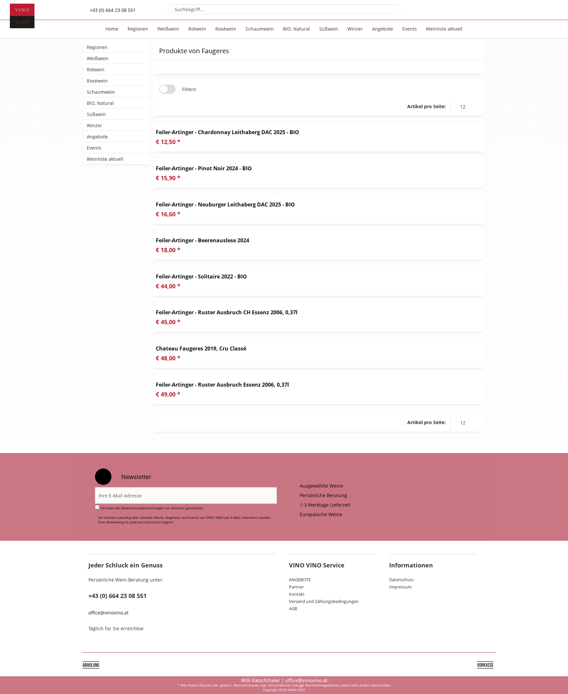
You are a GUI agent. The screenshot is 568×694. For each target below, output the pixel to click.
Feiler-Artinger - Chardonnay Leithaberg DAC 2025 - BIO (227, 132)
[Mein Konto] (530, 9)
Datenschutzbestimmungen (142, 508)
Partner (296, 587)
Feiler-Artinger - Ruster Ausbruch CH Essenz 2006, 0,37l (226, 312)
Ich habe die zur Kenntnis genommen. (152, 508)
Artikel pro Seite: (426, 106)
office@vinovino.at (108, 613)
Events (94, 148)
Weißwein (97, 58)
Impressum (400, 587)
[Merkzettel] (513, 9)
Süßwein (96, 114)
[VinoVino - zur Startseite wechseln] (22, 16)
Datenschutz (401, 580)
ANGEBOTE (300, 580)
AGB (293, 608)
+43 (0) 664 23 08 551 (113, 10)
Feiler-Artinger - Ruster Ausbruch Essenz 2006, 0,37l (222, 384)
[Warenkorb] (548, 9)
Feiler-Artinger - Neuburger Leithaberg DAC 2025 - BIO (225, 204)
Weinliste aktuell (105, 159)
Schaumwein (101, 92)
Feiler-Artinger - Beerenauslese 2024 (202, 240)
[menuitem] (284, 9)
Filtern (189, 89)
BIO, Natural (100, 103)
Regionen (97, 47)
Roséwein (97, 81)
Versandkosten (279, 685)
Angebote (97, 136)
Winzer (94, 125)
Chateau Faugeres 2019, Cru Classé (201, 348)
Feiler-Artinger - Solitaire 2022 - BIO (201, 276)
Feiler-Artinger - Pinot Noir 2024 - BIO (204, 168)
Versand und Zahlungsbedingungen (324, 601)
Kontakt (297, 594)
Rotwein (96, 69)
